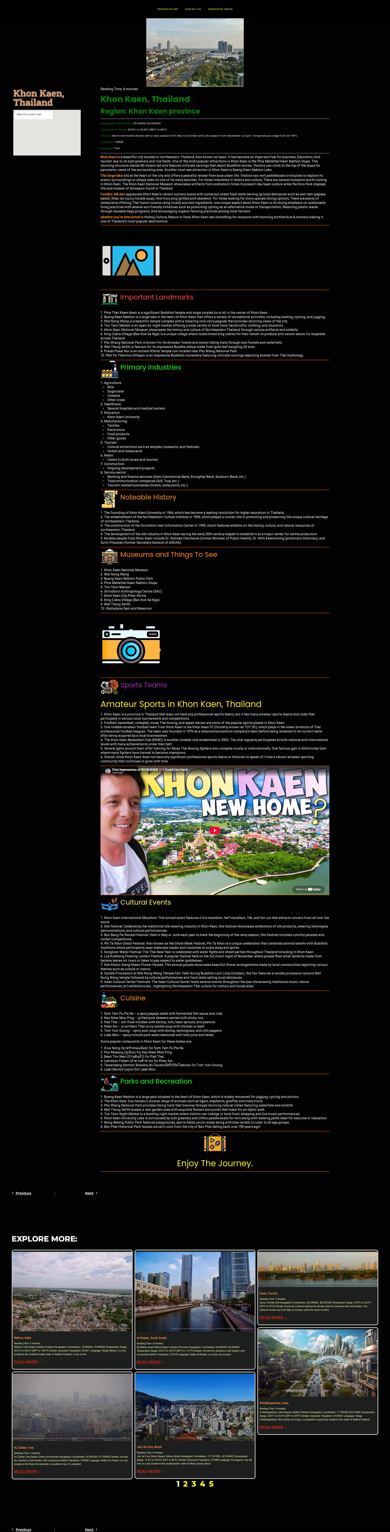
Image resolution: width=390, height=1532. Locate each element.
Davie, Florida (268, 1293)
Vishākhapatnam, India (274, 1403)
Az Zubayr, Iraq (23, 1447)
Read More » (27, 1362)
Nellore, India (22, 1338)
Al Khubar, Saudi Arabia (152, 1338)
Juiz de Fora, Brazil (149, 1447)
